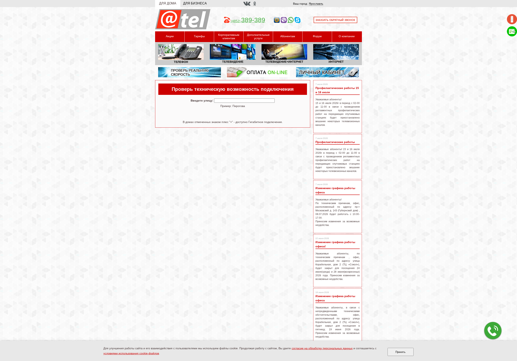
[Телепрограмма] (512, 19)
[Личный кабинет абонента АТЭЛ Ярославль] (327, 72)
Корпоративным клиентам (228, 36)
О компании (347, 36)
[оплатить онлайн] (258, 72)
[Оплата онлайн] (512, 31)
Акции (170, 36)
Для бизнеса (195, 3)
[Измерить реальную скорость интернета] (189, 72)
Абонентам (287, 36)
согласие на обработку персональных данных (322, 348)
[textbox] (244, 100)
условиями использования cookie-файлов (131, 353)
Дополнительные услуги (258, 36)
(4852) (247, 21)
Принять (400, 352)
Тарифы (199, 36)
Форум (317, 36)
